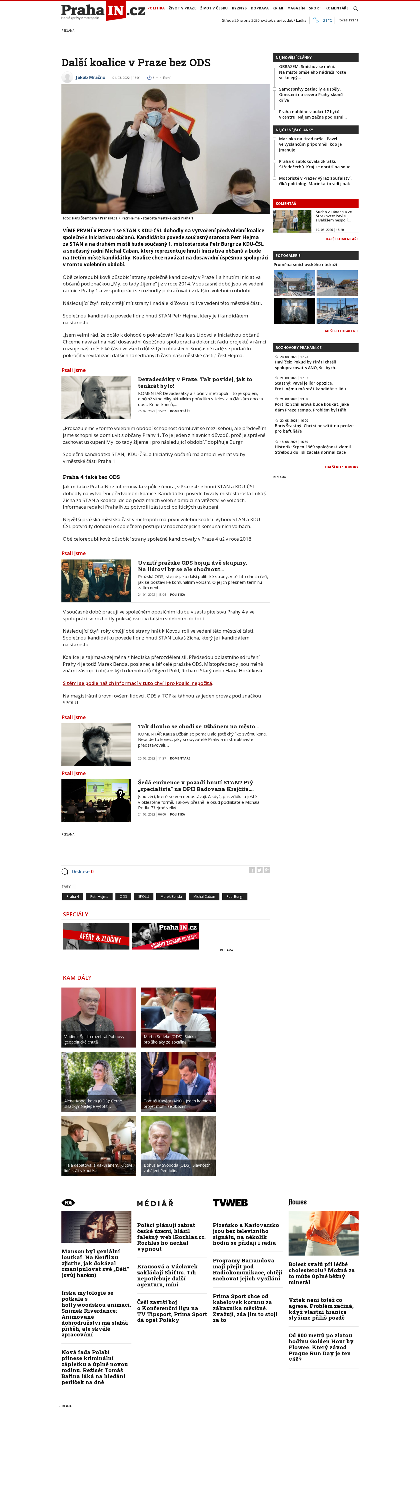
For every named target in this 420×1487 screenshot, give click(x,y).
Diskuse (82, 871)
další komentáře (342, 239)
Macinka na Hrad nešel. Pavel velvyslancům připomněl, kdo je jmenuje (310, 144)
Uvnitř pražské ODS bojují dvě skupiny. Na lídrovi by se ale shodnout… (192, 566)
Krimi (278, 8)
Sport (315, 8)
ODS (123, 896)
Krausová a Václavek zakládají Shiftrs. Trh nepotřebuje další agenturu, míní (167, 1275)
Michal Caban (204, 896)
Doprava (260, 8)
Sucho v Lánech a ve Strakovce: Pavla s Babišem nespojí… (334, 216)
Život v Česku (214, 8)
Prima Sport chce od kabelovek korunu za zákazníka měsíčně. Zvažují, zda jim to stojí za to (245, 1308)
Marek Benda (171, 896)
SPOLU (143, 896)
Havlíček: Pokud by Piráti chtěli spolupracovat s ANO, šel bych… (307, 364)
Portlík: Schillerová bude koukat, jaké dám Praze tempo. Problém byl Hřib (312, 407)
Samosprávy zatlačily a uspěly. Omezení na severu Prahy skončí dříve (311, 94)
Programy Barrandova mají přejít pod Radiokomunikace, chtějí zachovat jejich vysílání (247, 1269)
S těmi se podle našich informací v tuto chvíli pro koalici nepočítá (137, 683)
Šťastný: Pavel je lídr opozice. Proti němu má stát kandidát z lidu (310, 385)
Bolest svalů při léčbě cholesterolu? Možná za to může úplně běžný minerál (322, 1273)
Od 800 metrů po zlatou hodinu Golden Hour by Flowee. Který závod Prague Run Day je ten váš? (321, 1347)
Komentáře (337, 8)
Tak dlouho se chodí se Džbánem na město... (198, 726)
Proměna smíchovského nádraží (305, 264)
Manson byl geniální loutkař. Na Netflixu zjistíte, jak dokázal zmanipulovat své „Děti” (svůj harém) (95, 1263)
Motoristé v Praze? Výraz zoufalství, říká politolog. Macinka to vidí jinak (315, 181)
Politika (156, 8)
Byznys (239, 8)
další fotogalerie (341, 331)
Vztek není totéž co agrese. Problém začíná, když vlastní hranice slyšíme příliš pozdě (321, 1308)
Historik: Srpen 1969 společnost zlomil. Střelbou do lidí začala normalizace (313, 449)
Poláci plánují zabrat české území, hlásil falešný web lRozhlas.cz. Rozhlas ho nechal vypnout (171, 1236)
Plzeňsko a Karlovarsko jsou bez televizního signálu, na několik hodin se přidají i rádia (246, 1233)
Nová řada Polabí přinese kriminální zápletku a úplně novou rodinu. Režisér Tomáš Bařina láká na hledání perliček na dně (94, 1366)
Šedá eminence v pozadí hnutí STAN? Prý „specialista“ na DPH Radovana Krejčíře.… (196, 785)
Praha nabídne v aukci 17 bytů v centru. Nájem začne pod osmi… (313, 114)
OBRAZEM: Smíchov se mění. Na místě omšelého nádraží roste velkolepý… (312, 72)
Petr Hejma (99, 896)
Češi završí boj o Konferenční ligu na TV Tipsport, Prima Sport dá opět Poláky (172, 1311)
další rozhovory (342, 467)
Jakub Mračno (90, 77)
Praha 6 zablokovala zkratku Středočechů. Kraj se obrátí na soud (315, 164)
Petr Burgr (235, 896)
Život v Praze (183, 8)
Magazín (296, 8)
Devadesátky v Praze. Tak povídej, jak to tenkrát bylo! (195, 382)
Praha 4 (73, 896)
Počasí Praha (348, 20)
